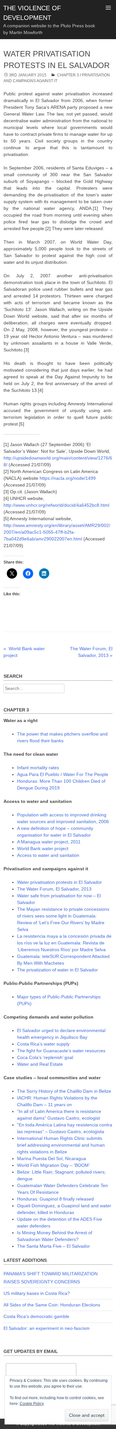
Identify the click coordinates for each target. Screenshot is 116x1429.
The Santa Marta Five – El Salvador (53, 1246)
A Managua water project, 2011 (49, 841)
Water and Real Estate (40, 1064)
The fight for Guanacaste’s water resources (61, 1050)
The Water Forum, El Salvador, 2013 (54, 888)
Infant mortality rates (38, 767)
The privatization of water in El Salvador (57, 969)
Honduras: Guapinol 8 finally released (55, 1198)
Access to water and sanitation (48, 855)
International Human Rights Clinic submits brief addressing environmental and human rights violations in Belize (61, 1145)
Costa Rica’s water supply (43, 1043)
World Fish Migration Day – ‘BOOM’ (53, 1165)
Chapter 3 (68, 75)
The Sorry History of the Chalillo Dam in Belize (64, 1091)
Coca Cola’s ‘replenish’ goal (45, 1057)
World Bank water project (42, 848)
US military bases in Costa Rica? (37, 1293)
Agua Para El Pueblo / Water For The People (62, 774)
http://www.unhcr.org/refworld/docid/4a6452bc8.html (56, 505)
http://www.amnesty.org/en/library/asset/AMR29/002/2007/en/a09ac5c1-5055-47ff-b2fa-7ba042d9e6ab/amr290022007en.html (57, 532)
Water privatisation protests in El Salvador (59, 882)
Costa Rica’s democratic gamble (36, 1316)
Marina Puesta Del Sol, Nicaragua (51, 1158)
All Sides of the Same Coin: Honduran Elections (52, 1304)
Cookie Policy (32, 1403)
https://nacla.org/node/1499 (68, 478)
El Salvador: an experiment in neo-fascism (47, 1328)
